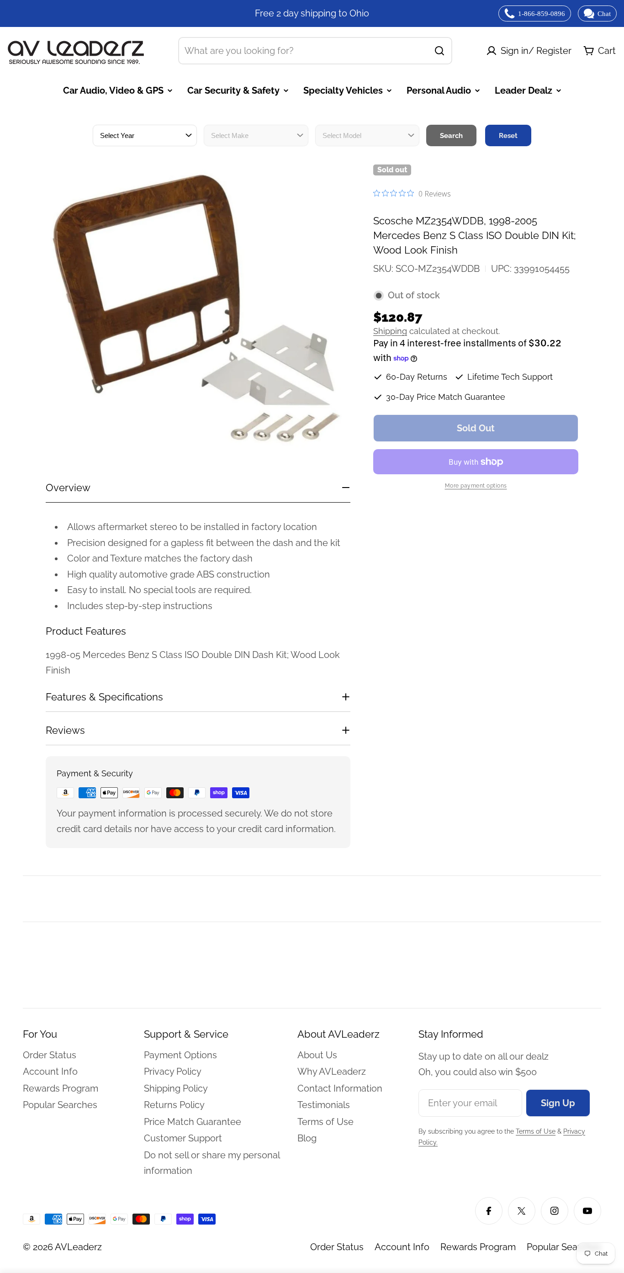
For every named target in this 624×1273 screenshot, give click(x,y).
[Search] (439, 50)
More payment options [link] (476, 486)
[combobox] (315, 50)
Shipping (390, 331)
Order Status (337, 1246)
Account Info (402, 1246)
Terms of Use (535, 1131)
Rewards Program (478, 1246)
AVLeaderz (78, 1246)
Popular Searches (564, 1246)
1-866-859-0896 (541, 13)
